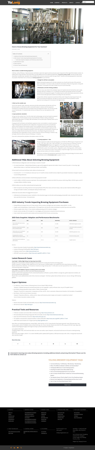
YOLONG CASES (11, 416)
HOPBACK (76, 416)
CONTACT (78, 2)
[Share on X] (30, 344)
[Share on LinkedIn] (65, 344)
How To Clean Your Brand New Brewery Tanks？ (61, 381)
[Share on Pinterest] (53, 344)
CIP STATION (43, 431)
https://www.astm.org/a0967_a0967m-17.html (39, 253)
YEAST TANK (10, 433)
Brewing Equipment (44, 145)
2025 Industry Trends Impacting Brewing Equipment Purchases (28, 58)
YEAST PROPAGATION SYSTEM (14, 431)
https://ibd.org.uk (34, 249)
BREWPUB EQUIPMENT (29, 414)
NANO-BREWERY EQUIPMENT (30, 419)
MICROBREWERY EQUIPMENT (30, 412)
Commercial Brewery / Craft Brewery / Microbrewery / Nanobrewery (65, 363)
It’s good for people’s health (64, 74)
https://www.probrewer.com (32, 251)
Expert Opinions (17, 63)
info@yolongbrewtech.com (62, 432)
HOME (51, 2)
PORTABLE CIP (44, 433)
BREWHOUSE (43, 412)
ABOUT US (10, 412)
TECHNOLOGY (11, 417)
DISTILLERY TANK (61, 412)
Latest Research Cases (19, 61)
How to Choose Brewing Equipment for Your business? (62, 371)
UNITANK (43, 416)
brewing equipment (37, 77)
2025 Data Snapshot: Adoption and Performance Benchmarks (29, 59)
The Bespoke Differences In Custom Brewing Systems (62, 367)
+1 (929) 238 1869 (82, 428)
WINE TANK (60, 419)
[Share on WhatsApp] (42, 344)
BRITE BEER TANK (44, 417)
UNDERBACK (43, 421)
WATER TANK (43, 419)
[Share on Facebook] (18, 344)
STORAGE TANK (61, 417)
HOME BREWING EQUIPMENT (30, 422)
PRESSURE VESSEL (61, 416)
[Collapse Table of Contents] (48, 54)
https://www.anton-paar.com (39, 316)
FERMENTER (43, 414)
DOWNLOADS (11, 421)
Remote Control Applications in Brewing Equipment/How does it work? (66, 379)
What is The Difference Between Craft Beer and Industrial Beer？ (64, 365)
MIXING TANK (60, 414)
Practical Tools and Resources (20, 65)
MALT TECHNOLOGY (78, 417)
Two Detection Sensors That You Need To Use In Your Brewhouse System (66, 377)
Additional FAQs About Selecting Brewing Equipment (25, 56)
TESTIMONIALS (11, 419)
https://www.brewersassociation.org (42, 247)
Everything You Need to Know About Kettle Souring (61, 369)
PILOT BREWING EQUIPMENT (30, 421)
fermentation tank (52, 155)
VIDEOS (9, 414)
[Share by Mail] (77, 344)
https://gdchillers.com (43, 320)
